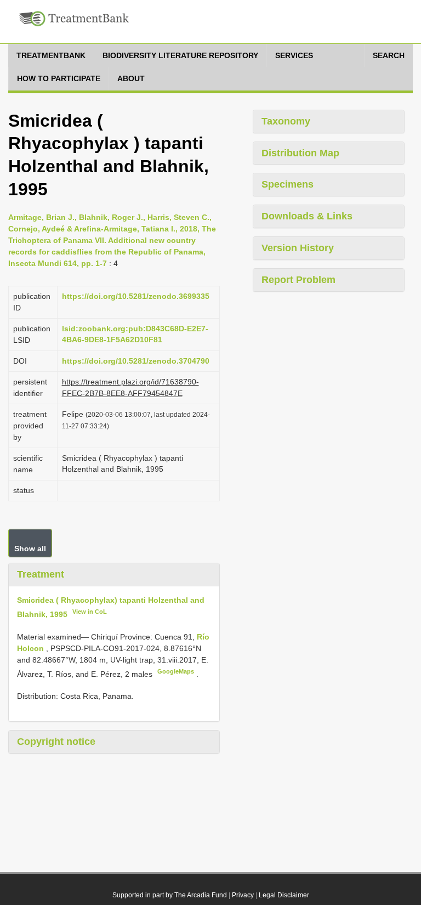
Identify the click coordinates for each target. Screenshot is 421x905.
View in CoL (89, 611)
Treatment (40, 574)
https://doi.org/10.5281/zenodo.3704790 (135, 361)
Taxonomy (285, 121)
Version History (297, 247)
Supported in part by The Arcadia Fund (169, 895)
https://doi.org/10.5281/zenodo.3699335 (135, 296)
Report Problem (298, 279)
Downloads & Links (306, 216)
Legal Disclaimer (284, 895)
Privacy (243, 895)
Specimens (287, 184)
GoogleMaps (175, 671)
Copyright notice (56, 741)
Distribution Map (300, 153)
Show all (30, 548)
